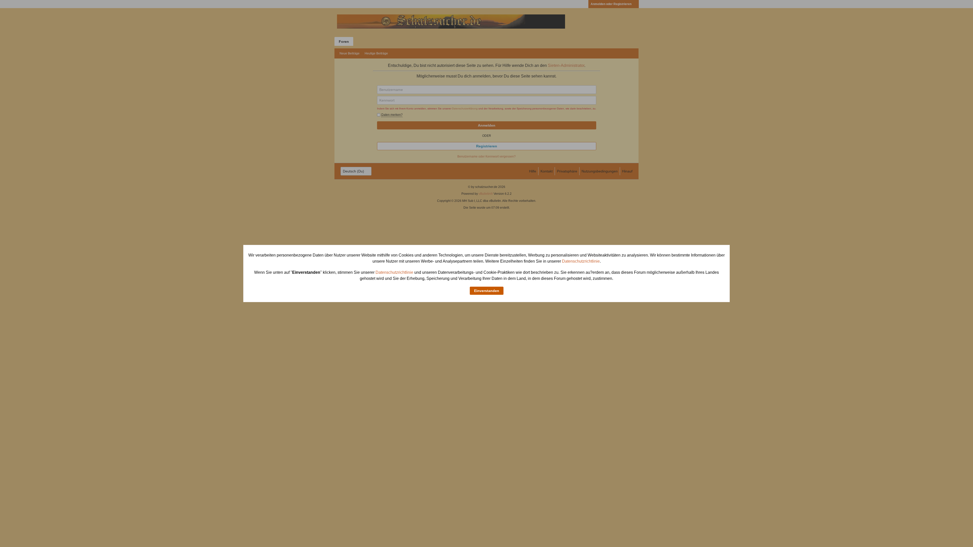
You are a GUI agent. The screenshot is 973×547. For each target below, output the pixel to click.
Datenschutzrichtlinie (581, 261)
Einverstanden (486, 291)
